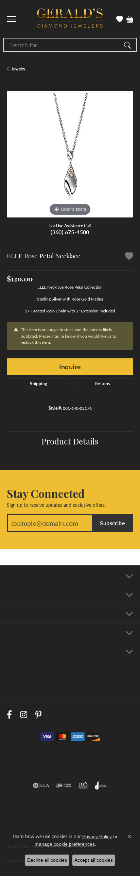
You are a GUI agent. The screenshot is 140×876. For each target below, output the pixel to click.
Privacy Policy (60, 824)
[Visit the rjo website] (83, 785)
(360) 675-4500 (70, 232)
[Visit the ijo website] (63, 785)
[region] (70, 154)
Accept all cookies (93, 860)
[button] (119, 19)
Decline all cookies (47, 860)
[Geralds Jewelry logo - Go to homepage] (70, 19)
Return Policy (25, 824)
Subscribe (112, 522)
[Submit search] (128, 44)
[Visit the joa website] (101, 785)
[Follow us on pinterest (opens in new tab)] (38, 714)
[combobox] (62, 44)
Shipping (38, 383)
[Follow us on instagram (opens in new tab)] (23, 714)
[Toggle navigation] (11, 19)
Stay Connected (46, 493)
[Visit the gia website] (41, 785)
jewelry (18, 68)
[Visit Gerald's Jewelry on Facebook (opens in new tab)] (9, 714)
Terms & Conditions (102, 824)
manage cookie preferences (65, 844)
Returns (102, 383)
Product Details (70, 441)
